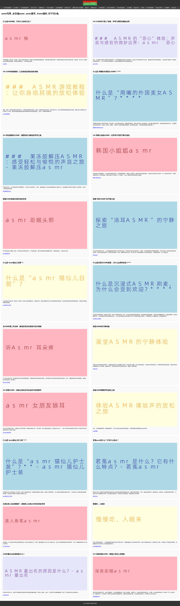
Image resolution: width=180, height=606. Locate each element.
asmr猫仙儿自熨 (7, 305)
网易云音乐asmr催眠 (78, 7)
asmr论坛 (173, 7)
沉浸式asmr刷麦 (97, 318)
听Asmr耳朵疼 (6, 382)
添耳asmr (95, 255)
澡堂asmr (95, 368)
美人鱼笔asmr (6, 546)
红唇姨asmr (41, 7)
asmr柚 (4, 63)
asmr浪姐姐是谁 (24, 7)
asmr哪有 (167, 7)
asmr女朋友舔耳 (7, 432)
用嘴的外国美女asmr (98, 127)
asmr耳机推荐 (149, 7)
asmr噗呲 (95, 431)
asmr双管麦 (102, 7)
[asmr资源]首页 (8, 7)
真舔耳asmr (94, 7)
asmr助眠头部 (6, 253)
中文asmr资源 (50, 7)
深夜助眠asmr (96, 596)
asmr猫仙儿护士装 (7, 496)
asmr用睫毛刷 (59, 7)
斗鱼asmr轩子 (158, 7)
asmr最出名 (6, 595)
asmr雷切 (16, 7)
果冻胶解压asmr (7, 191)
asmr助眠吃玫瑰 (97, 546)
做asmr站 (136, 7)
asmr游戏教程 (6, 114)
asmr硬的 (129, 7)
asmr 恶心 (95, 63)
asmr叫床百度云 (121, 7)
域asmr (87, 7)
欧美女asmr (68, 7)
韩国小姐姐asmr (97, 177)
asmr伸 (142, 7)
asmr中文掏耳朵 (111, 7)
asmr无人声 (33, 7)
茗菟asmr (95, 496)
